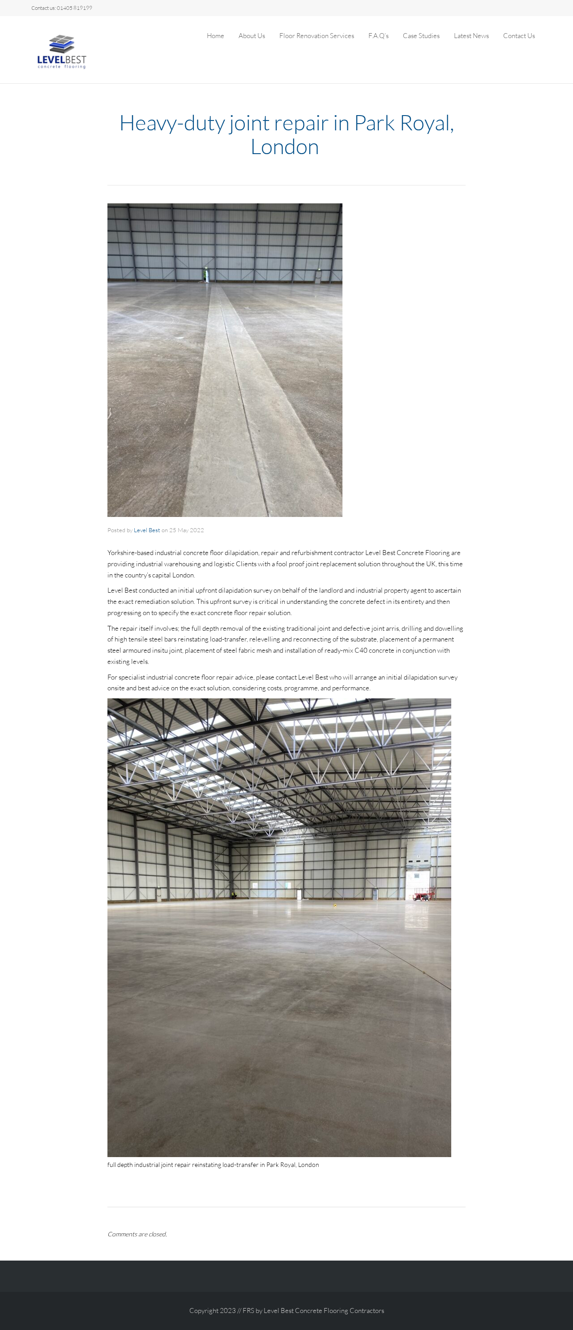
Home (215, 35)
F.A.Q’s (378, 35)
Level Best (147, 530)
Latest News (471, 35)
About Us (252, 35)
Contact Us (519, 35)
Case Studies (421, 35)
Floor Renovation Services (316, 35)
